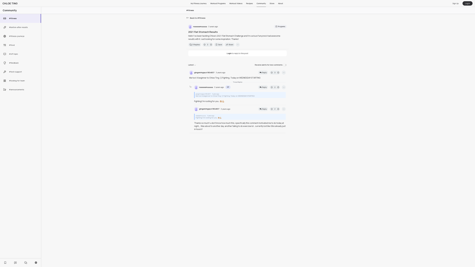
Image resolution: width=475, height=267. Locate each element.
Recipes (249, 3)
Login (229, 53)
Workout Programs (218, 3)
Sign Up (455, 3)
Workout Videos (235, 3)
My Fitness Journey (199, 3)
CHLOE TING (10, 3)
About (280, 3)
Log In (467, 3)
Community (261, 3)
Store (272, 3)
